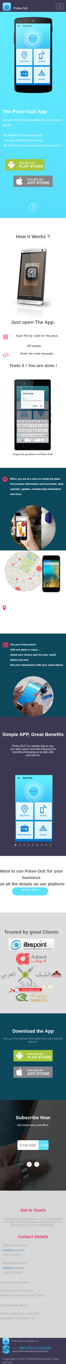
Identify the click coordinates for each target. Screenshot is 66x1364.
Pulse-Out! (19, 8)
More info (30, 890)
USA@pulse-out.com (14, 1250)
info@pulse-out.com (13, 1267)
